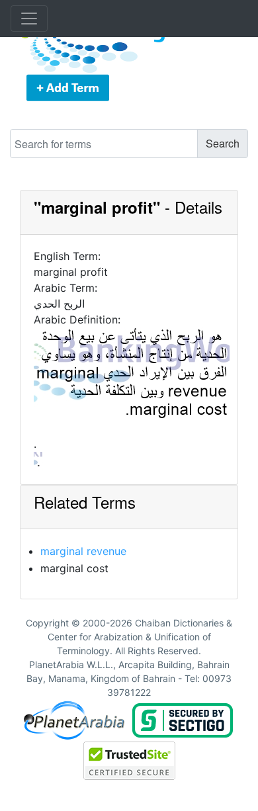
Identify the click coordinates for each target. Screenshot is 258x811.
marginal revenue (83, 551)
